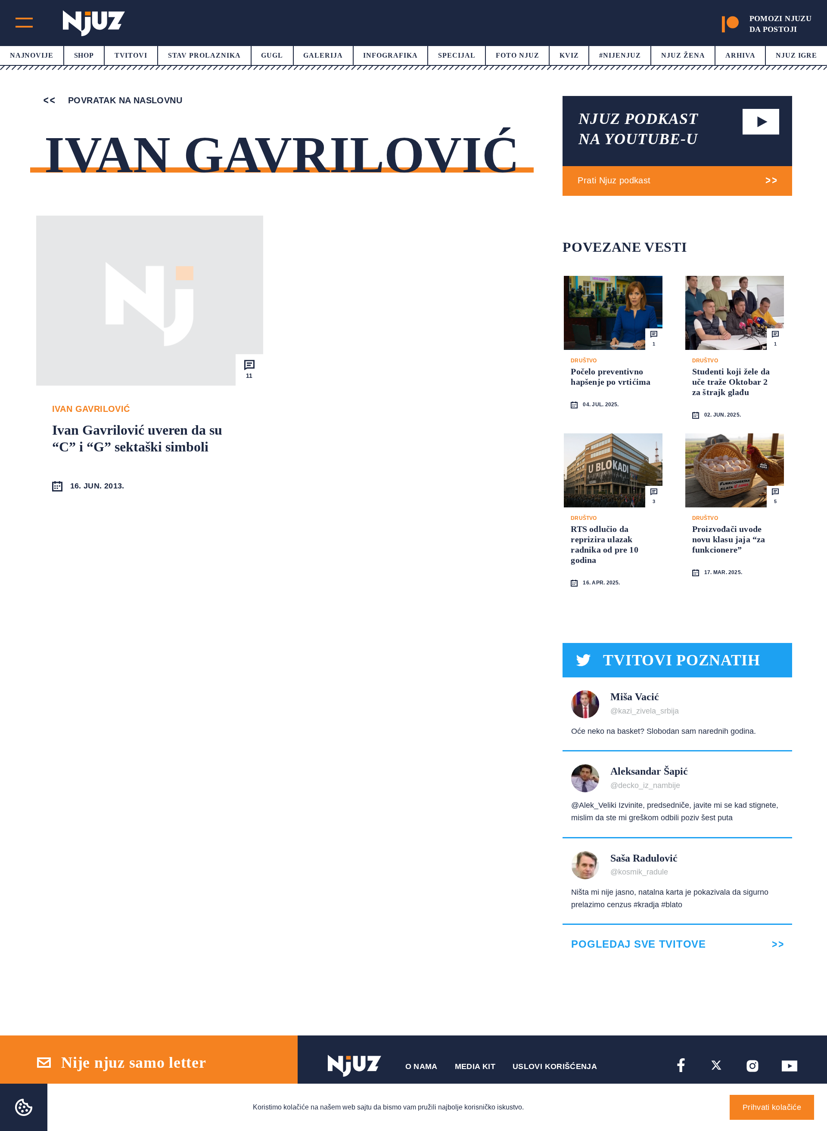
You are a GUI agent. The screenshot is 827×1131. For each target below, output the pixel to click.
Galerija (323, 55)
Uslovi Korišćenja (555, 1066)
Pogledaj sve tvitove (638, 944)
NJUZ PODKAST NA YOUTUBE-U (638, 129)
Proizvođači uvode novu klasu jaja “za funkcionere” (728, 539)
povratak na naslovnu (123, 100)
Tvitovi (131, 55)
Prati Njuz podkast (614, 180)
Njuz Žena (683, 55)
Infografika (390, 55)
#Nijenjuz (620, 55)
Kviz (569, 55)
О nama (421, 1066)
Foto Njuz (517, 55)
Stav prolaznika (204, 55)
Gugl (272, 55)
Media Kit (475, 1066)
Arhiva (740, 55)
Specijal (457, 55)
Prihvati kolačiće (772, 1107)
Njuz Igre (797, 55)
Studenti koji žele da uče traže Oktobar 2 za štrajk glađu (731, 382)
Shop (84, 55)
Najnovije (32, 55)
